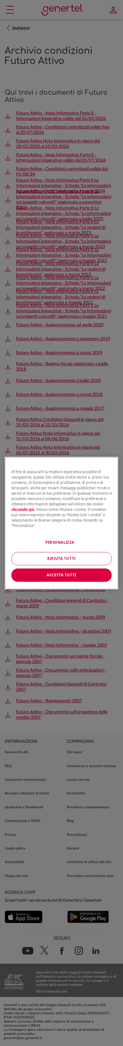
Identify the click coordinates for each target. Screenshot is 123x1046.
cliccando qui (22, 509)
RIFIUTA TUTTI (61, 558)
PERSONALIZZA (59, 542)
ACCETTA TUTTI (61, 575)
